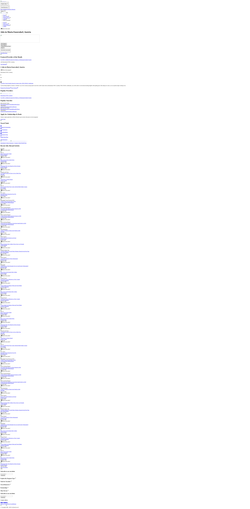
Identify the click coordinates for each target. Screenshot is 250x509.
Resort (14, 104)
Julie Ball (2, 174)
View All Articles (4, 467)
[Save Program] (2, 70)
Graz (12, 106)
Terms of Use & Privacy (5, 504)
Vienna (5, 106)
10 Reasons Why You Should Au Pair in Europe (10, 166)
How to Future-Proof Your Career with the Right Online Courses (14, 186)
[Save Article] (2, 150)
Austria (4, 19)
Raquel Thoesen (4, 167)
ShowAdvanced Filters (6, 46)
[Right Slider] (3, 148)
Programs (5, 53)
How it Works (3, 9)
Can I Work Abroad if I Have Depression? (9, 258)
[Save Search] (2, 28)
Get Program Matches (10, 9)
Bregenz (15, 106)
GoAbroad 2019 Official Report (7, 202)
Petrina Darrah (4, 273)
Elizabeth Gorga (4, 195)
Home (4, 15)
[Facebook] (1, 502)
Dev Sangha (3, 188)
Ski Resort (17, 104)
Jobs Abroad (5, 16)
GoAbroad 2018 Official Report (7, 209)
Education (3, 104)
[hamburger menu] (7, 12)
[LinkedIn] (6, 502)
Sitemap (14, 504)
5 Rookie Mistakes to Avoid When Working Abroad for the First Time (15, 251)
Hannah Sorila (3, 161)
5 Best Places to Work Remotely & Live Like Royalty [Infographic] (14, 266)
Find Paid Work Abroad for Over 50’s (8, 194)
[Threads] (2, 502)
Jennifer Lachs (4, 239)
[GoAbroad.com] (3, 1)
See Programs (3, 43)
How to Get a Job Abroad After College (9, 272)
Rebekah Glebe (4, 267)
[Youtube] (4, 502)
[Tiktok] (7, 502)
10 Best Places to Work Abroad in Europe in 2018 (11, 216)
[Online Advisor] (1, 468)
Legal (11, 504)
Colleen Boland (4, 245)
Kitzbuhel (9, 106)
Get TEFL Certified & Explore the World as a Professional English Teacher (16, 59)
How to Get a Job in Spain (6, 153)
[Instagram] (3, 502)
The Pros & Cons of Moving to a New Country (10, 279)
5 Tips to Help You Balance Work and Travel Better (11, 285)
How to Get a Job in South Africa (7, 159)
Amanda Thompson (5, 280)
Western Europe (6, 17)
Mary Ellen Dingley (5, 252)
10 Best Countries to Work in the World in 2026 (10, 230)
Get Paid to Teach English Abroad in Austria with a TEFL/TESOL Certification (17, 83)
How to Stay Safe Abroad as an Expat (8, 237)
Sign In (2, 11)
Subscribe (3, 475)
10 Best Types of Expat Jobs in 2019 (8, 201)
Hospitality (7, 104)
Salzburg (2, 106)
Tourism (11, 104)
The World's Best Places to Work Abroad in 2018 (11, 208)
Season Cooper (4, 180)
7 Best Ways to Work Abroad (7, 179)
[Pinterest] (5, 502)
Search (2, 53)
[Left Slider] (1, 148)
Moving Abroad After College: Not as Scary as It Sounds (12, 244)
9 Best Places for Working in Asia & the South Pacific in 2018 (13, 223)
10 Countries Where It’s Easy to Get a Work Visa (11, 173)
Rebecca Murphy (4, 154)
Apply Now (3, 119)
